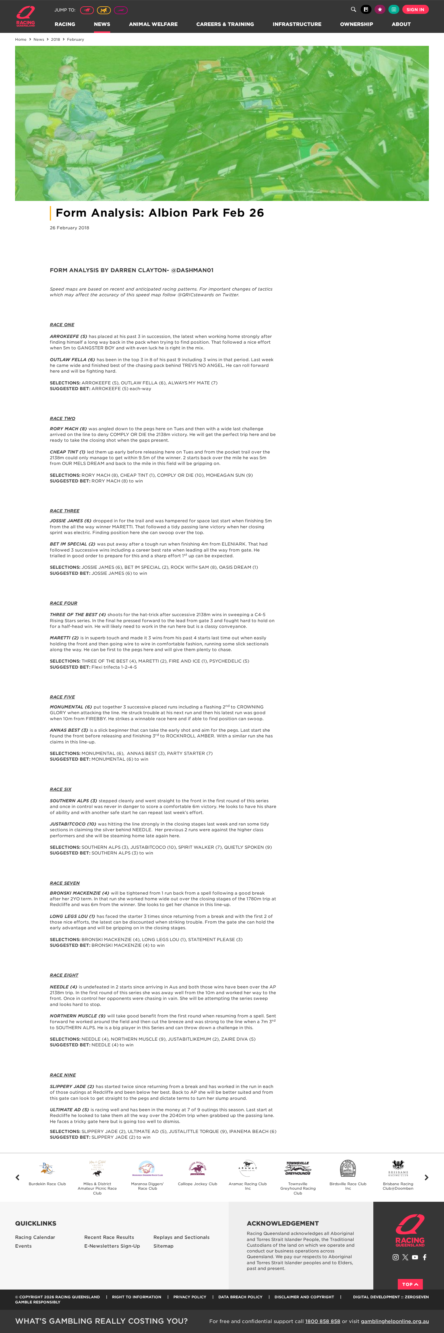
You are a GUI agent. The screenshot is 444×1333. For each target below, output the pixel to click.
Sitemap (163, 1246)
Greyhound (121, 10)
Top (407, 1284)
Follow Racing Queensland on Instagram (395, 1257)
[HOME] (28, 17)
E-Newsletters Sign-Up (112, 1246)
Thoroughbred (87, 10)
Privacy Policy (189, 1297)
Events (23, 1246)
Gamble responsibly (37, 1302)
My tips (380, 9)
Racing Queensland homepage (410, 1230)
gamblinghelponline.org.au (395, 1321)
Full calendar (393, 9)
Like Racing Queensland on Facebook (424, 1257)
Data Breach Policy (240, 1297)
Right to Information (136, 1297)
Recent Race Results (109, 1237)
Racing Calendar (35, 1237)
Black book (366, 9)
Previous (17, 1178)
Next (426, 1178)
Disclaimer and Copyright (304, 1297)
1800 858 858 (322, 1321)
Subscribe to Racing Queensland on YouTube (415, 1257)
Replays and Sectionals (181, 1237)
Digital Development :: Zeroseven (391, 1297)
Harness (104, 10)
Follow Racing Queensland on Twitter (405, 1257)
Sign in (415, 9)
